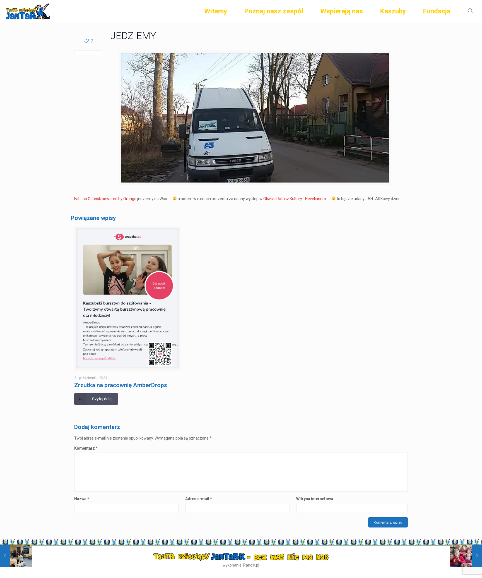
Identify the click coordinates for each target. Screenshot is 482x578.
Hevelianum (315, 198)
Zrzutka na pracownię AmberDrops (120, 385)
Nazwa (81, 499)
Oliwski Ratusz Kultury (282, 198)
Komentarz (86, 448)
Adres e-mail (198, 499)
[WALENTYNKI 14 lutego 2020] (466, 556)
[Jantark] (28, 11)
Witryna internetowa (314, 499)
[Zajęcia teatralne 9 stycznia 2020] (16, 556)
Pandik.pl (251, 565)
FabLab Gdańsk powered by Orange (105, 198)
